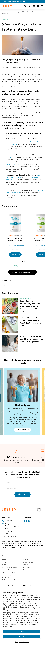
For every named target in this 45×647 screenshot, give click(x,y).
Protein (4, 559)
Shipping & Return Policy (30, 562)
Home (3, 12)
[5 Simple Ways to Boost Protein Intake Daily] (22, 45)
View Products (21, 430)
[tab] (22, 261)
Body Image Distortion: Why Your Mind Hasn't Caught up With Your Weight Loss (31, 339)
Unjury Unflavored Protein (15, 164)
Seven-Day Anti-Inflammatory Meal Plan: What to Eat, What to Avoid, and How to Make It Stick (30, 306)
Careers (25, 564)
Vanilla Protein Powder (8, 572)
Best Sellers (5, 577)
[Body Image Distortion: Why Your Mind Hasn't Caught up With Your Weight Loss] (10, 343)
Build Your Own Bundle (8, 580)
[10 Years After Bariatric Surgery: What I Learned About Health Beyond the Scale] (10, 324)
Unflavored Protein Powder (10, 569)
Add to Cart (15, 255)
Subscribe (21, 494)
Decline (22, 637)
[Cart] (33, 6)
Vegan (4, 564)
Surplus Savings (6, 575)
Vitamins (4, 562)
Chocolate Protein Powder (9, 567)
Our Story (26, 559)
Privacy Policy (8, 626)
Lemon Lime (31, 136)
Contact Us (26, 567)
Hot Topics (5, 20)
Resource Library (14, 12)
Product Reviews (28, 569)
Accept (22, 631)
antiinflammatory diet (26, 298)
